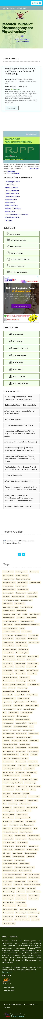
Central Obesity (35, 614)
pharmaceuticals (21, 593)
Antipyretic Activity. (9, 923)
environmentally (31, 772)
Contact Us (21, 8)
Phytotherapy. (31, 660)
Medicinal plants (33, 656)
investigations (18, 705)
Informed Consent (11, 188)
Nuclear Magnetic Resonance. (12, 768)
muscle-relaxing (21, 797)
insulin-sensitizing (33, 684)
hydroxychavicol (8, 586)
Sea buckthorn (32, 674)
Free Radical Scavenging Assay (21, 828)
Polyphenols (6, 793)
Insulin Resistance (8, 617)
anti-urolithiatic (7, 695)
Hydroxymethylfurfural (10, 832)
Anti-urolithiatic (32, 695)
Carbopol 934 (34, 740)
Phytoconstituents (30, 853)
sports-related (7, 800)
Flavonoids (6, 758)
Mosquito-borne (29, 768)
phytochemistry (22, 582)
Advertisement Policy (12, 217)
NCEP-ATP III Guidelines (10, 628)
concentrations (33, 733)
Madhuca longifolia (22, 653)
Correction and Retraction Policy (16, 214)
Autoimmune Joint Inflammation (24, 867)
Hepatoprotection (8, 656)
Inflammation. (7, 807)
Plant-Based (17, 793)
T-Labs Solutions (17, 1016)
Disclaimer (8, 220)
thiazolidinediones (26, 607)
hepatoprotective (20, 635)
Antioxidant (31, 681)
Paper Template (15, 247)
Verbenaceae (7, 884)
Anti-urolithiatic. (13, 712)
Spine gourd (6, 853)
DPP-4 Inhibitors (8, 635)
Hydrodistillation (33, 751)
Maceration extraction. (10, 744)
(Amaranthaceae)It (8, 895)
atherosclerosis (20, 603)
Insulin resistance (8, 691)
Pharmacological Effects (22, 920)
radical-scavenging (23, 698)
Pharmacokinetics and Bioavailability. (14, 684)
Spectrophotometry (26, 832)
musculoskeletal (34, 797)
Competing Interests (12, 182)
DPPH (19, 709)
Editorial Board (30, 1004)
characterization (25, 744)
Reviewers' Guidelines (13, 208)
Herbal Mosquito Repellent (11, 775)
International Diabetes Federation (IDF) (27, 624)
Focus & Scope (10, 185)
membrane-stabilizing (9, 649)
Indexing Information (18, 272)
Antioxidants (22, 765)
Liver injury (20, 660)
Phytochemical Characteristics (12, 874)
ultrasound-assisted (9, 842)
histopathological (21, 642)
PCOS (4, 688)
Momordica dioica (32, 849)
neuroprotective (8, 839)
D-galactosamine (8, 642)
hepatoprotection (8, 646)
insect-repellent (8, 772)
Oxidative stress (34, 765)
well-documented (8, 786)
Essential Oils (26, 775)
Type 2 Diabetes (7, 624)
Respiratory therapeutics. (20, 758)
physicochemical (8, 572)
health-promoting (34, 786)
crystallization (7, 702)
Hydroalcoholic (19, 702)
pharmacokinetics (32, 670)
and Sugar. (26, 793)
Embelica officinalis (22, 575)
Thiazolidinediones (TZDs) (11, 631)
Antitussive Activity (9, 888)
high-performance (22, 716)
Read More (11, 108)
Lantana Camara (32, 881)
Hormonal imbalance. (23, 691)
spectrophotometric (9, 698)
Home (6, 1004)
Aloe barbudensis (8, 579)
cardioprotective (8, 667)
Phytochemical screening (10, 754)
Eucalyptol (34, 754)
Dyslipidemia (21, 617)
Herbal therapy (22, 688)
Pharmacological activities (11, 600)
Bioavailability (21, 681)
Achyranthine (22, 905)
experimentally (33, 635)
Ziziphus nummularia (32, 705)
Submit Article (14, 234)
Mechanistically (34, 642)
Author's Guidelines (18, 240)
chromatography (8, 719)
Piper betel (6, 596)
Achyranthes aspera (9, 905)
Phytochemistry (32, 596)
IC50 (4, 712)
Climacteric (24, 790)
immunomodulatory (9, 589)
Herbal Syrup (18, 884)
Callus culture (7, 726)
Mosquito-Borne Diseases (29, 779)
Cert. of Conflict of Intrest (20, 259)
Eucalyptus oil (20, 751)
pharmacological (35, 582)
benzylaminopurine (9, 716)
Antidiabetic (6, 856)
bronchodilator (33, 747)
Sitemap (7, 1007)
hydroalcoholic (19, 695)
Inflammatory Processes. (31, 874)
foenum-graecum (26, 712)
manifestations (24, 863)
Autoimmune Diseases (10, 870)
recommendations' (8, 610)
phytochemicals (15, 730)
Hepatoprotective (18, 856)
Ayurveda (12, 688)
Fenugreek (32, 723)
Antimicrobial (31, 888)
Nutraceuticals (7, 860)
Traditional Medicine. (33, 892)
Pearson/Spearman (8, 814)
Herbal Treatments (25, 870)
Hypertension (31, 617)
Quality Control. (7, 835)
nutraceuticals (32, 593)
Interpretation (7, 821)
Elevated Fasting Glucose (10, 621)
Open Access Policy (12, 194)
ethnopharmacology (9, 582)
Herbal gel (6, 740)
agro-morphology (30, 783)
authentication (18, 821)
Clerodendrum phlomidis (24, 737)
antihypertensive (23, 589)
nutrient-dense (7, 663)
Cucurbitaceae (17, 853)
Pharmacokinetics (8, 681)
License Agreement (12, 191)
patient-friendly (32, 800)
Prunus (33, 790)
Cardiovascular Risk (27, 621)
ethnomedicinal (20, 902)
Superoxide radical (29, 709)
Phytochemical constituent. (28, 909)
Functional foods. (26, 600)
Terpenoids (24, 754)
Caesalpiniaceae (8, 913)
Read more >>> (35, 168)
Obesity (25, 614)
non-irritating (20, 772)
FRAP (35, 828)
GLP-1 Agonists (26, 631)
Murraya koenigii (8, 575)
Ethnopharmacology (18, 596)
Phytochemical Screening (32, 884)
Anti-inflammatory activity (19, 740)
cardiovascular (7, 603)
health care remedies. (23, 579)
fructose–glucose (8, 811)
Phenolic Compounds (26, 825)
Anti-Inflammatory (8, 892)
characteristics (7, 867)
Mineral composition (20, 726)
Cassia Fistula (33, 916)
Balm (4, 804)
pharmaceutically (21, 723)
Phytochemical (7, 920)
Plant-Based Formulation (10, 779)
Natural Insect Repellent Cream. (12, 783)
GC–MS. (5, 730)
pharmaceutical (20, 674)
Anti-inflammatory (25, 804)
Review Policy (10, 211)
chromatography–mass (22, 719)
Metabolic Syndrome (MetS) (11, 614)
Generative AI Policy (12, 197)
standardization (23, 649)
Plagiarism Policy (11, 200)
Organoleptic (34, 572)
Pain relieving (13, 804)
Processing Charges (16, 266)
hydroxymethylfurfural (23, 811)
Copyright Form (16, 253)
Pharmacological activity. (10, 863)
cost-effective (21, 610)
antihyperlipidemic (33, 835)
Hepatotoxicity (21, 656)
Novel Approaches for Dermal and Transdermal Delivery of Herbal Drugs (20, 71)
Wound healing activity (10, 909)
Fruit (17, 790)
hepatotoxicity (32, 638)
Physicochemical (32, 807)
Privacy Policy (10, 202)
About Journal (9, 8)
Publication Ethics (11, 205)
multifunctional (22, 842)
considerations (21, 638)
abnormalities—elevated (10, 607)
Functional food (19, 860)
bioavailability (20, 667)
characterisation (22, 786)
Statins (22, 628)
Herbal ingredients (21, 572)
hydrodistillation (8, 747)
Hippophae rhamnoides (10, 677)
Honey (5, 825)
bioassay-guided (21, 846)
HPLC (31, 726)
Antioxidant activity (9, 660)
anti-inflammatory (21, 586)
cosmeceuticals (31, 667)
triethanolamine (21, 733)
